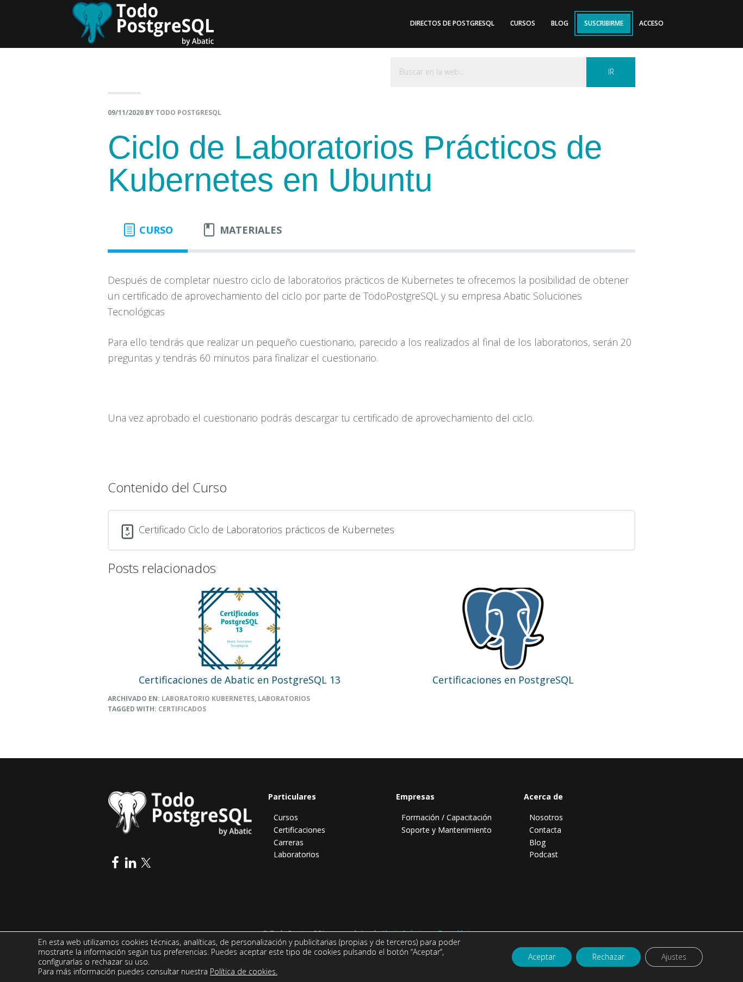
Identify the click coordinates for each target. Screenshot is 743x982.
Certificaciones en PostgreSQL (503, 679)
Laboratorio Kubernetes (208, 698)
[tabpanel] (371, 356)
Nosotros (546, 817)
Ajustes (673, 956)
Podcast (543, 854)
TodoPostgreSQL (151, 22)
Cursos (286, 817)
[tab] (148, 230)
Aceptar (541, 956)
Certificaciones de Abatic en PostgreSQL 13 (239, 679)
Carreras (289, 842)
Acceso (651, 23)
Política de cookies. (243, 971)
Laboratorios (284, 698)
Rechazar (608, 956)
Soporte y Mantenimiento (446, 830)
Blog (537, 842)
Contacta (545, 830)
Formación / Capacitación (446, 817)
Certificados (182, 708)
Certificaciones (299, 830)
